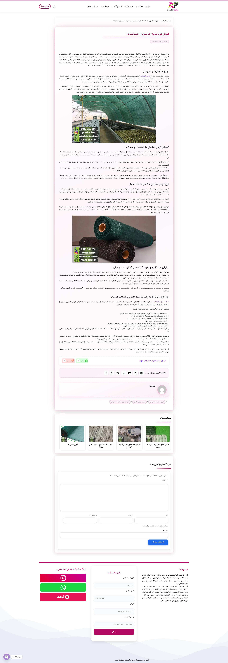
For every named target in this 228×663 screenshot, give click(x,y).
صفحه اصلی (166, 21)
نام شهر (132, 604)
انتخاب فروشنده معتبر (161, 302)
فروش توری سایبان (139, 402)
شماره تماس (130, 591)
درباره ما (105, 6)
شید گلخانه (154, 41)
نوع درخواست (129, 617)
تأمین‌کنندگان (145, 76)
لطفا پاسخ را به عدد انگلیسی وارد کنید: (155, 526)
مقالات (139, 6)
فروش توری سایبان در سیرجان (120, 402)
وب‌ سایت (93, 515)
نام (167, 515)
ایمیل (130, 515)
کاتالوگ (118, 6)
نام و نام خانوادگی (128, 578)
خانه (148, 6)
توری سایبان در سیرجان (157, 402)
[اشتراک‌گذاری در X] (135, 373)
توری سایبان (153, 21)
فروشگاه (129, 6)
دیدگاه (165, 480)
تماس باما (92, 6)
